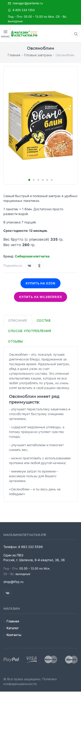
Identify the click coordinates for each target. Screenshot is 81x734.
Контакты (14, 635)
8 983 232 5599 (30, 547)
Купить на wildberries (40, 297)
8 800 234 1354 (23, 10)
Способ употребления (29, 331)
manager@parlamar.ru (27, 3)
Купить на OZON (41, 283)
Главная (13, 621)
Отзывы (15, 341)
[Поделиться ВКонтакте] (29, 266)
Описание (17, 320)
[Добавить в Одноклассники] (39, 266)
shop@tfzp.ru (13, 582)
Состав (44, 320)
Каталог (13, 628)
